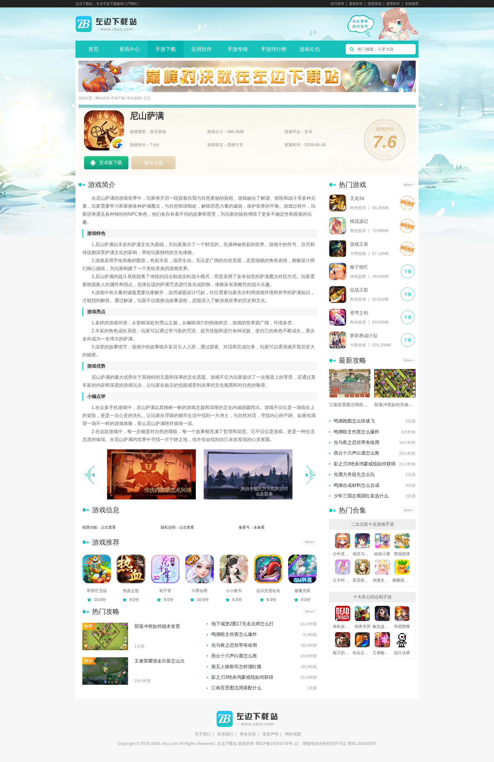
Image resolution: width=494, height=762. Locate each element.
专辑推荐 (412, 4)
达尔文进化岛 (268, 590)
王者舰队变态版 (382, 652)
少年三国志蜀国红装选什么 (361, 495)
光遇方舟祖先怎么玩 (354, 474)
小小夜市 (234, 590)
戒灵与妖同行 (362, 553)
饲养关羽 (362, 626)
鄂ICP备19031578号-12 (277, 743)
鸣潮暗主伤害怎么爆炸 (234, 634)
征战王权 (359, 289)
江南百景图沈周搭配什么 (236, 687)
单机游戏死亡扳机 (342, 626)
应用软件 (201, 49)
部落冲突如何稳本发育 (157, 626)
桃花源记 (359, 221)
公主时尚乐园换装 (342, 580)
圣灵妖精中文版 (362, 580)
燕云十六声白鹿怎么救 (234, 655)
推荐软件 (393, 4)
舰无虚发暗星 (382, 626)
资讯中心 (129, 49)
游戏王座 (359, 244)
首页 (93, 49)
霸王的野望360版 (342, 652)
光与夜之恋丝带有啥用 (234, 645)
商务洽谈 (248, 734)
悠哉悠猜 (402, 553)
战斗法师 (402, 652)
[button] (311, 474)
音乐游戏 (134, 98)
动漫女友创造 (382, 580)
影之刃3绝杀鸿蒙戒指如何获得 (242, 677)
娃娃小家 (382, 553)
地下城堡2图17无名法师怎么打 (242, 623)
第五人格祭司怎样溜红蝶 (236, 666)
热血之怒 (131, 590)
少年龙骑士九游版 (342, 553)
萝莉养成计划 (363, 335)
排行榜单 (337, 4)
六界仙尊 (200, 590)
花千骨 (165, 590)
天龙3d (357, 198)
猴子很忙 (359, 267)
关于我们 (203, 734)
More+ (310, 542)
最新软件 (356, 4)
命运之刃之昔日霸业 (362, 652)
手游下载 (165, 49)
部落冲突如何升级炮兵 (395, 404)
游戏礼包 (309, 49)
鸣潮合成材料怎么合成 (356, 485)
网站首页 (102, 98)
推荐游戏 (374, 4)
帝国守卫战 (97, 590)
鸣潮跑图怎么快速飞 (354, 420)
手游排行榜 (273, 49)
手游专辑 (237, 49)
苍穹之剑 (359, 312)
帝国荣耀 (402, 626)
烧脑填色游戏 (402, 580)
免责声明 (270, 734)
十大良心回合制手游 (372, 596)
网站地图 (293, 734)
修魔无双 (302, 590)
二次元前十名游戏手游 (372, 524)
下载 (407, 203)
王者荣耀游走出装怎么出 (159, 660)
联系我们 (225, 734)
